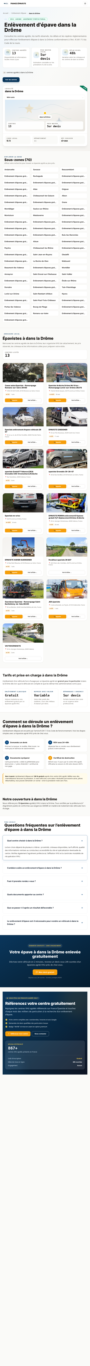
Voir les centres (11, 80)
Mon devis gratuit (46, 972)
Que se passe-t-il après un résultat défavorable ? (30, 908)
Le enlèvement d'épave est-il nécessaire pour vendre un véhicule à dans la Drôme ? (42, 922)
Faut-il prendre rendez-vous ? (21, 881)
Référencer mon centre (19, 1034)
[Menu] (85, 3)
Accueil (5, 13)
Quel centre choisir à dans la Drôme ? (24, 841)
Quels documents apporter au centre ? (25, 894)
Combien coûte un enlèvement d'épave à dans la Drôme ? (34, 868)
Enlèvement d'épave (19, 13)
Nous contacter (40, 1034)
